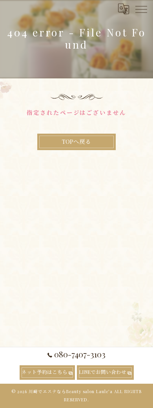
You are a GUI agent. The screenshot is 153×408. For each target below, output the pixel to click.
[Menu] (141, 8)
